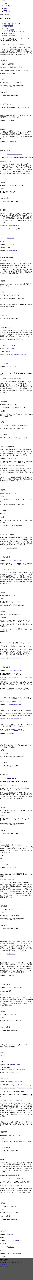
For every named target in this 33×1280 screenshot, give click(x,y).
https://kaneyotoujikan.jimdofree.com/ (15, 354)
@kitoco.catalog (11, 954)
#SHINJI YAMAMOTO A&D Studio (14, 32)
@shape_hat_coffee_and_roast (16, 1069)
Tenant (5, 8)
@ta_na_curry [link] (19, 1081)
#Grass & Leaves (8, 26)
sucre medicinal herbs (15, 713)
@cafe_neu (10, 238)
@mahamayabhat (12, 548)
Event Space (7, 5)
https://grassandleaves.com (13, 701)
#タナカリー (7, 28)
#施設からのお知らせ (10, 35)
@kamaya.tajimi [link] (20, 1091)
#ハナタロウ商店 (9, 30)
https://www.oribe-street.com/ (14, 339)
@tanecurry (10, 244)
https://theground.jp (10, 348)
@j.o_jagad (10, 120)
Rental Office (7, 7)
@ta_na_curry (13, 228)
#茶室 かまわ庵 (8, 25)
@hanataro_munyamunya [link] (24, 1085)
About (5, 3)
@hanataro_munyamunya (14, 154)
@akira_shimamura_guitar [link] (14, 1240)
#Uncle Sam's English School (12, 23)
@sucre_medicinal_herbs (14, 658)
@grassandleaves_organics (14, 704)
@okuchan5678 (11, 141)
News (5, 10)
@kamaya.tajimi (11, 366)
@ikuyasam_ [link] (10, 1234)
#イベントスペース (9, 33)
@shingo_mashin (15, 1064)
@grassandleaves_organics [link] (24, 1088)
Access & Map (8, 11)
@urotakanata (11, 225)
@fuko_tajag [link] (10, 975)
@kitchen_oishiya (12, 250)
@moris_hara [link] (10, 1247)
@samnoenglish (11, 458)
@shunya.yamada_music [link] (14, 1253)
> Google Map (4, 1264)
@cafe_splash (15, 1072)
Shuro (16, 730)
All (4, 21)
